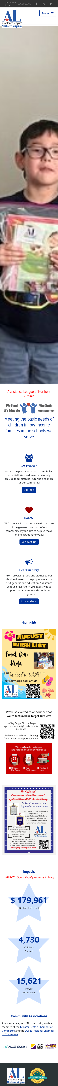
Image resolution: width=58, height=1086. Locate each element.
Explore (29, 490)
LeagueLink (24, 4)
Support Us (29, 542)
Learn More (29, 601)
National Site (10, 4)
